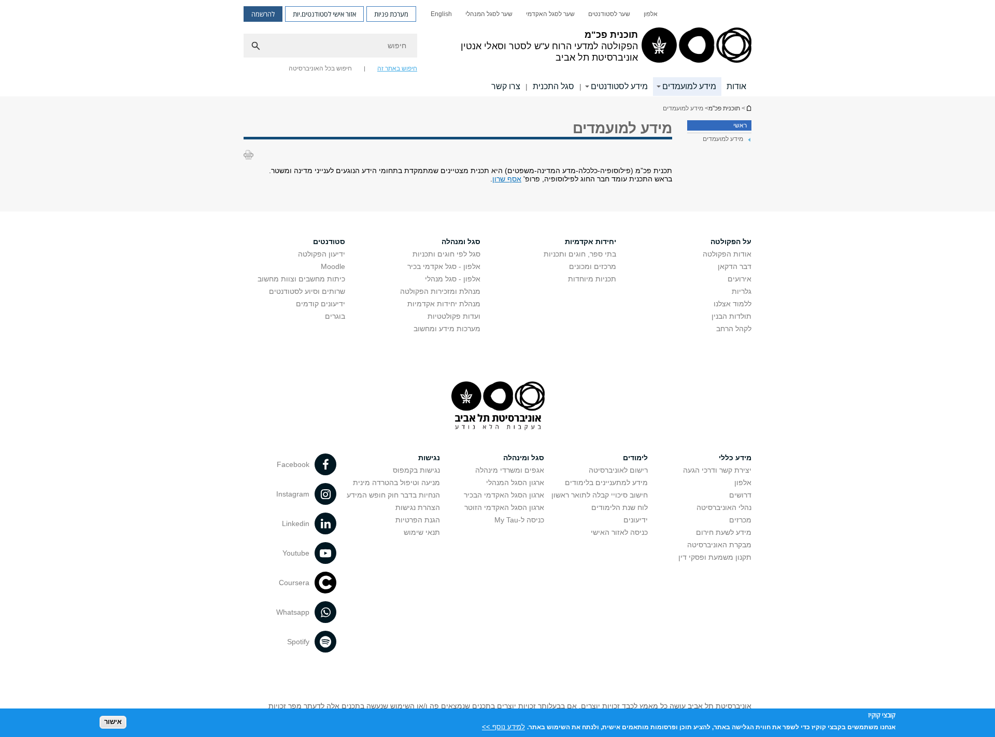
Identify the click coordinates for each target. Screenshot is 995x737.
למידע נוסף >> (503, 726)
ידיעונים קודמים (320, 304)
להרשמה (263, 14)
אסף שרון (506, 179)
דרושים (740, 495)
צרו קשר (505, 86)
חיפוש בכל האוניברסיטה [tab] (320, 68)
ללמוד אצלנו (732, 304)
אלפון (651, 14)
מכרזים (740, 520)
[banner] (497, 48)
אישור (113, 722)
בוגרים (335, 316)
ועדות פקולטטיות (454, 316)
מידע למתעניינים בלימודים (606, 482)
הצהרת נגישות (417, 507)
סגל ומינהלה (523, 457)
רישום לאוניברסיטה (618, 470)
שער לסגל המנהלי (489, 14)
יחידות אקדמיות (590, 241)
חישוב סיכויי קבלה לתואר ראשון (599, 495)
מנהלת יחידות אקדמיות (443, 304)
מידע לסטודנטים (619, 86)
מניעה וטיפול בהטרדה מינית (396, 482)
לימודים (635, 457)
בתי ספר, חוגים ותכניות (580, 254)
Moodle (333, 266)
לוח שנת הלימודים (619, 507)
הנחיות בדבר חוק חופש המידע (393, 495)
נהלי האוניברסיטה (723, 507)
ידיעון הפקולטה (321, 254)
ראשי (740, 125)
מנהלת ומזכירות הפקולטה (440, 291)
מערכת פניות (391, 14)
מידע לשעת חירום (723, 532)
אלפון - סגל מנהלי (452, 279)
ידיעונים (635, 520)
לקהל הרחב (733, 328)
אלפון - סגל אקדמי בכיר (443, 266)
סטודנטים (329, 241)
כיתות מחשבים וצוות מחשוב (301, 279)
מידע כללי (735, 457)
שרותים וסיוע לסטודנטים (307, 291)
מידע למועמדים (689, 86)
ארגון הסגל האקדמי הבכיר (504, 495)
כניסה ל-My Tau (519, 520)
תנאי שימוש (422, 532)
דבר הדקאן (734, 266)
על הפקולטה (730, 241)
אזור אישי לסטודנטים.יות (324, 14)
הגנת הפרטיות (417, 520)
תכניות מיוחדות (592, 279)
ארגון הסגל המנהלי (515, 482)
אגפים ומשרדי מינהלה (509, 470)
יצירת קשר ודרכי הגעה (717, 470)
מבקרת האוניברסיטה (719, 545)
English (441, 14)
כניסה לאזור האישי (619, 532)
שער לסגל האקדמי (550, 14)
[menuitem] (650, 14)
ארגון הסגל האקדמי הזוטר (504, 507)
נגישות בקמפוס (416, 470)
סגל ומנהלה (461, 241)
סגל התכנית (553, 86)
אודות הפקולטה (727, 254)
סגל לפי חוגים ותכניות (446, 254)
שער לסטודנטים (609, 14)
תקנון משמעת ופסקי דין (714, 557)
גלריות (741, 291)
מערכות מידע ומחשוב (447, 328)
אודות (736, 86)
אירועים (739, 279)
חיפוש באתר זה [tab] (397, 68)
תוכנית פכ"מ (748, 108)
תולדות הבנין (731, 316)
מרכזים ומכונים (592, 266)
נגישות (429, 457)
